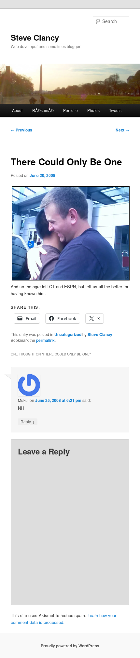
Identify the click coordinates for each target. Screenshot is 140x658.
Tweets (115, 110)
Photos (93, 110)
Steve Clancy (35, 37)
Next (122, 130)
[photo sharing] (71, 279)
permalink (45, 340)
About (17, 110)
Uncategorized (67, 334)
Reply (28, 421)
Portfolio (70, 110)
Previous (21, 130)
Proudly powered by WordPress (70, 646)
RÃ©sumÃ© (43, 110)
